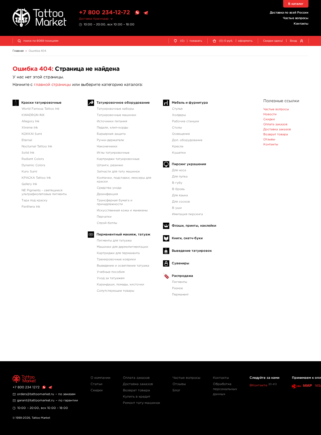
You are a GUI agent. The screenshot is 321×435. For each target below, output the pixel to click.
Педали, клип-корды (112, 127)
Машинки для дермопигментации (122, 246)
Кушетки (179, 152)
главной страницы (52, 85)
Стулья (177, 108)
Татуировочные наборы (115, 108)
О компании (100, 378)
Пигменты (179, 282)
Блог (176, 390)
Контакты (301, 23)
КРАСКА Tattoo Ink (36, 177)
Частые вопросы (295, 18)
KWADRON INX (33, 115)
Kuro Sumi (29, 171)
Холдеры (179, 115)
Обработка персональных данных (225, 389)
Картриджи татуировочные (118, 159)
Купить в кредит (136, 396)
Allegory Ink (30, 121)
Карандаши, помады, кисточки (120, 284)
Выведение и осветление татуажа (123, 265)
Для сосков (181, 201)
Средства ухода (109, 188)
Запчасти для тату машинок (118, 171)
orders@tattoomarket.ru (35, 394)
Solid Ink (28, 152)
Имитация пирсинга (187, 214)
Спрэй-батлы (107, 223)
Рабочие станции (185, 121)
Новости (270, 114)
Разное (177, 288)
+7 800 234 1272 (26, 387)
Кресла (177, 146)
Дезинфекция (107, 194)
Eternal (27, 140)
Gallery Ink (29, 184)
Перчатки (104, 216)
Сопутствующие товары (115, 290)
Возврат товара (275, 134)
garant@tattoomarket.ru (35, 400)
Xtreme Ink (30, 127)
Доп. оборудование (187, 140)
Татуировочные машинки (116, 115)
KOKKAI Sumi (32, 134)
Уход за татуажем (110, 278)
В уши (177, 208)
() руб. (226, 41)
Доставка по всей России (289, 12)
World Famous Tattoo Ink (40, 108)
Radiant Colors (33, 159)
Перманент (180, 294)
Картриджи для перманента (118, 253)
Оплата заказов (275, 124)
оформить (245, 41)
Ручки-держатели (110, 140)
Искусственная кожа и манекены (122, 210)
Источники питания (112, 121)
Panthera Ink (31, 206)
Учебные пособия (111, 272)
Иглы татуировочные (113, 152)
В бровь (178, 189)
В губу (177, 182)
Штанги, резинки (110, 165)
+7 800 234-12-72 (104, 12)
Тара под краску (34, 200)
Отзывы (269, 139)
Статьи (96, 384)
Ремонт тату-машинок (141, 403)
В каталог (295, 4)
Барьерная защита (111, 134)
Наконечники (107, 146)
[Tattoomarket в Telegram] (145, 12)
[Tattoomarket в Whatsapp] (137, 12)
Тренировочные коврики (116, 259)
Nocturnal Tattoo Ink (37, 146)
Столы (177, 127)
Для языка (180, 195)
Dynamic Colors (33, 165)
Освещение (181, 134)
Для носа (179, 170)
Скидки (269, 119)
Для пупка (180, 176)
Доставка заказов (277, 129)
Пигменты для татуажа (114, 240)
